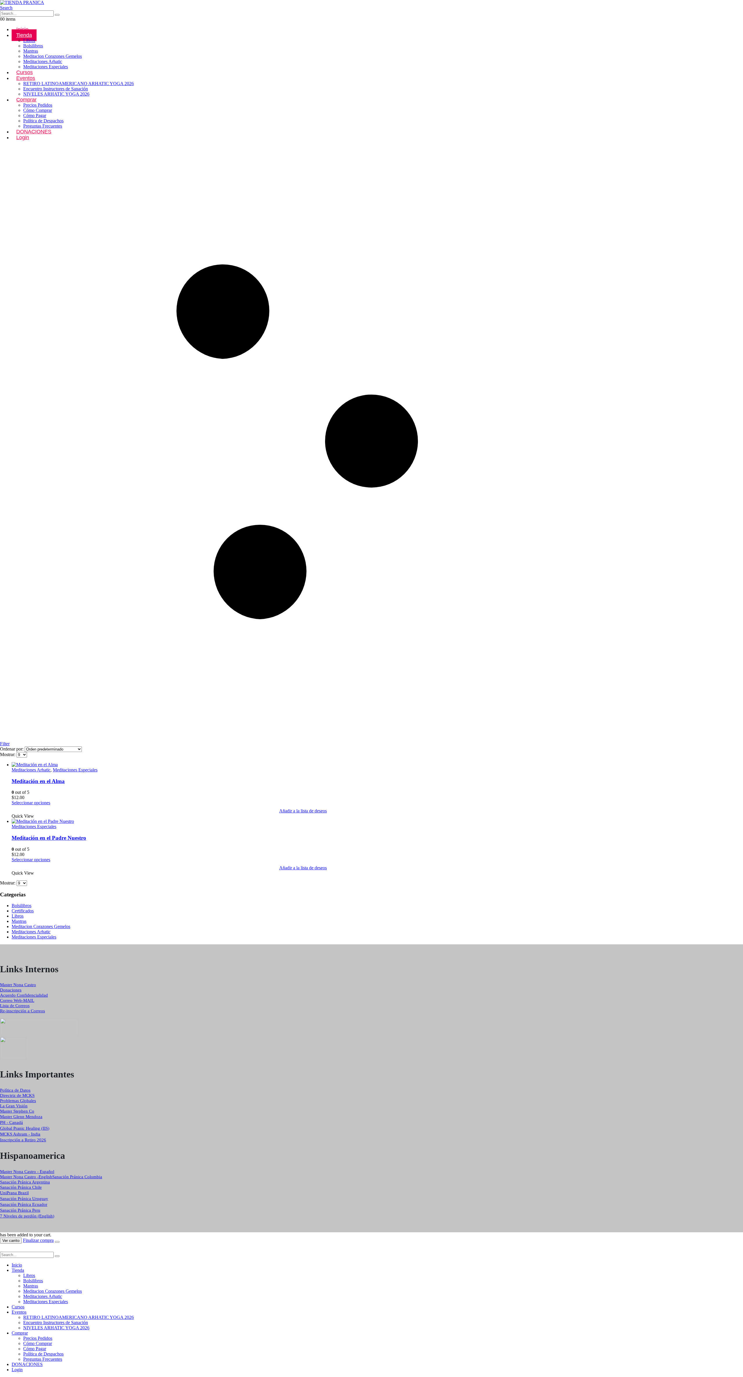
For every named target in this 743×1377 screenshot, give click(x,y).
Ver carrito (10, 1240)
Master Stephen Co (17, 1111)
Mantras (30, 51)
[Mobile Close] (3, 1249)
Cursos (18, 1306)
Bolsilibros (33, 45)
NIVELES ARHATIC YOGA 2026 (56, 94)
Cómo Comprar (37, 110)
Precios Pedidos (37, 105)
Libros (29, 40)
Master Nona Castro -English (26, 1176)
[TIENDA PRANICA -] (22, 2)
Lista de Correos (15, 1005)
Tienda (24, 35)
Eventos (25, 78)
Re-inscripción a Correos (22, 1011)
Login (22, 137)
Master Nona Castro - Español (27, 1171)
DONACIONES (33, 132)
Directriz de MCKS (17, 1095)
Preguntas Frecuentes (42, 1359)
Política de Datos (15, 1090)
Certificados (23, 910)
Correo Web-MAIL (17, 1000)
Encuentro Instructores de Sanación (55, 88)
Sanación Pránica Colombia (77, 1176)
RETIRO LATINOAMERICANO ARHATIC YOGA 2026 (78, 83)
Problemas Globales (18, 1100)
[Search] (57, 15)
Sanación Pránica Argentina (25, 1182)
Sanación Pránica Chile (21, 1187)
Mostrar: (8, 754)
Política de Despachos (43, 120)
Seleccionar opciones (31, 802)
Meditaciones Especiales (45, 66)
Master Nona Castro (18, 984)
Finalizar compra (38, 1240)
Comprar (26, 100)
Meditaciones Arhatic (42, 61)
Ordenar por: (12, 748)
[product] (303, 764)
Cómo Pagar (34, 115)
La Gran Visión (14, 1106)
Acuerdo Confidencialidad (24, 995)
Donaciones (10, 990)
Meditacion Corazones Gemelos (52, 56)
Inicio (17, 1265)
